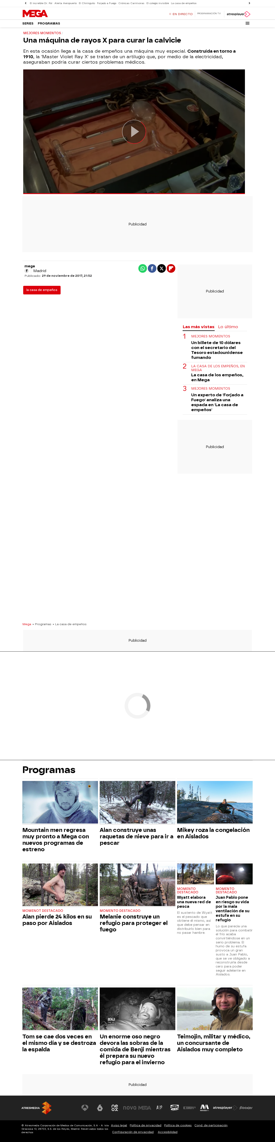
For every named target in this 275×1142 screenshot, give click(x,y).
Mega (26, 624)
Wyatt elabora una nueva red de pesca (194, 902)
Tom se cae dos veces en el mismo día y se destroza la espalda (59, 1043)
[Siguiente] (249, 3)
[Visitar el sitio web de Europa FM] (189, 1108)
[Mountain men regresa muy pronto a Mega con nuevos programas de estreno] (60, 803)
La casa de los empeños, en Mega (218, 368)
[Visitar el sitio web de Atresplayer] (225, 1108)
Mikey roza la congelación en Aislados (213, 833)
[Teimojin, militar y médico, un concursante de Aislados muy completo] (215, 1009)
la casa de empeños (41, 290)
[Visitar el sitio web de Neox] (114, 1108)
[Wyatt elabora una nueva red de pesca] (195, 874)
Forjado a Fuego (106, 3)
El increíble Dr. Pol (41, 3)
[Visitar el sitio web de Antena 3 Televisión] (84, 1108)
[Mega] (49, 13)
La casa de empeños (184, 3)
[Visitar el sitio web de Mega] (144, 1108)
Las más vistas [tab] (198, 326)
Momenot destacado (42, 911)
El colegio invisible (158, 3)
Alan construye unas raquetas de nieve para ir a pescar (136, 836)
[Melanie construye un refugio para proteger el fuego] (137, 885)
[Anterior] (25, 3)
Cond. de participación (211, 1125)
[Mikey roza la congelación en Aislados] (215, 803)
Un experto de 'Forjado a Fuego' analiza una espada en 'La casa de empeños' (217, 402)
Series (28, 23)
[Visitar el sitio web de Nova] (129, 1108)
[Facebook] (26, 271)
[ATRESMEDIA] (36, 1108)
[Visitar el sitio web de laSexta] (99, 1108)
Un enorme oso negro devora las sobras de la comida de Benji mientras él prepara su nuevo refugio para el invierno (135, 1049)
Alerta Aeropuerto (65, 3)
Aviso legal (119, 1125)
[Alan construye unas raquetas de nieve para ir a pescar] (137, 803)
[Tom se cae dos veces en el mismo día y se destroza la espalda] (60, 1009)
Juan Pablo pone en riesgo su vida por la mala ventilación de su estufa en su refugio (232, 908)
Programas (49, 23)
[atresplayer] (238, 14)
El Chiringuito (87, 3)
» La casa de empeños (70, 624)
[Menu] (247, 23)
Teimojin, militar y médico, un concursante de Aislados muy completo (213, 1043)
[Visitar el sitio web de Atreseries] (159, 1108)
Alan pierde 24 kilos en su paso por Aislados (57, 919)
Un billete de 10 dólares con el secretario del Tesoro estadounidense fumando (217, 350)
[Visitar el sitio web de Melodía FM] (204, 1108)
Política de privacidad (145, 1125)
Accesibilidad (167, 1132)
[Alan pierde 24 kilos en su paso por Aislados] (60, 885)
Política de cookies (178, 1125)
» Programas (41, 624)
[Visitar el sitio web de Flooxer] (246, 1108)
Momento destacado (120, 911)
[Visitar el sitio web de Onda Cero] (174, 1108)
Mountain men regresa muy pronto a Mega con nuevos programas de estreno (55, 840)
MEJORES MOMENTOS (210, 336)
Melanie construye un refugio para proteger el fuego (134, 923)
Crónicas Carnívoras (131, 3)
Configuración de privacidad (133, 1132)
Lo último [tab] (228, 326)
